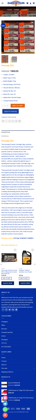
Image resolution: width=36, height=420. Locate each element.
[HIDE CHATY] (5, 415)
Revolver (4, 329)
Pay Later (4, 368)
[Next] (31, 37)
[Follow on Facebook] (3, 309)
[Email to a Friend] (13, 121)
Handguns (4, 321)
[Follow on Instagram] (6, 309)
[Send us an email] (13, 309)
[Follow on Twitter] (9, 309)
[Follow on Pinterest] (16, 309)
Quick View (7, 283)
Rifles (3, 325)
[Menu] (2, 3)
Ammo (16, 10)
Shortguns (4, 339)
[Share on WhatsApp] (3, 121)
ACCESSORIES (6, 346)
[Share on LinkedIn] (19, 121)
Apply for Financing (10, 111)
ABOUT (4, 365)
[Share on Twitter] (9, 121)
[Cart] (34, 3)
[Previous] (4, 37)
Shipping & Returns (7, 372)
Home (9, 10)
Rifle (9, 158)
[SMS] (5, 397)
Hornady (25, 10)
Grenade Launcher (7, 332)
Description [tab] (5, 132)
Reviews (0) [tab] (4, 136)
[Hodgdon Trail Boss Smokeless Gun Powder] (27, 257)
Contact (4, 361)
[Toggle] (34, 368)
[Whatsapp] (5, 409)
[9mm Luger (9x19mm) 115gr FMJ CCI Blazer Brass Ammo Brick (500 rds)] (9, 257)
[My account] (30, 3)
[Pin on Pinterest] (16, 121)
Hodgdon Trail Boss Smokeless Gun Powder (25, 271)
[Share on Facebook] (6, 121)
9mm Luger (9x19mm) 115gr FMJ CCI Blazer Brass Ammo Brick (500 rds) (9, 272)
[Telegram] (5, 403)
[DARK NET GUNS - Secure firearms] (16, 3)
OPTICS (4, 343)
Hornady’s (11, 182)
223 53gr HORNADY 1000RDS (23, 238)
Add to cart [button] (6, 278)
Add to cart (17, 105)
